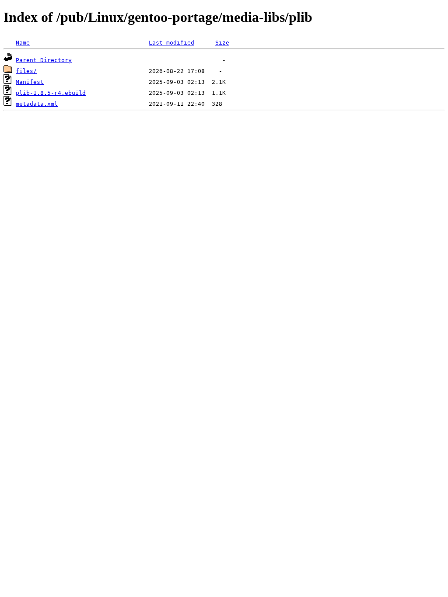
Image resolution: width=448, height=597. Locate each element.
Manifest (30, 82)
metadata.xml (37, 104)
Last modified (171, 42)
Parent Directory (44, 60)
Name (23, 42)
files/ (26, 71)
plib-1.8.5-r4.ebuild (51, 93)
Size (222, 42)
